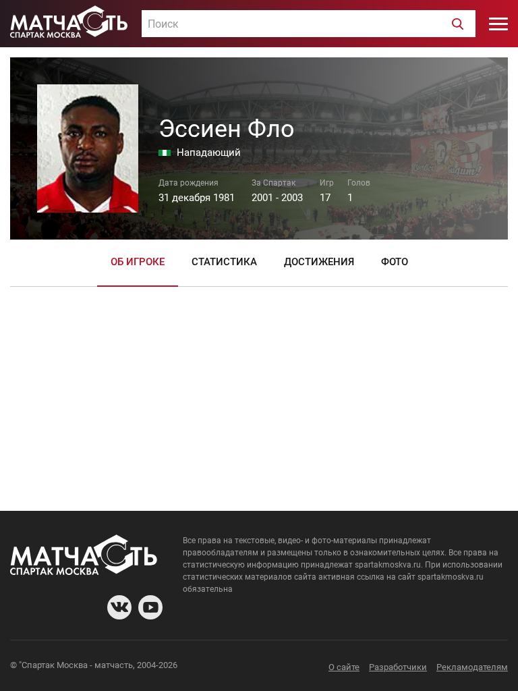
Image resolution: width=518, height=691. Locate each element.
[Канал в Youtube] (150, 607)
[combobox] (309, 23)
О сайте (343, 667)
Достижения (319, 262)
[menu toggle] (498, 23)
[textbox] (308, 24)
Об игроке (138, 262)
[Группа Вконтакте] (119, 607)
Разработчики (398, 667)
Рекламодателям (472, 667)
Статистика (224, 262)
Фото (394, 262)
